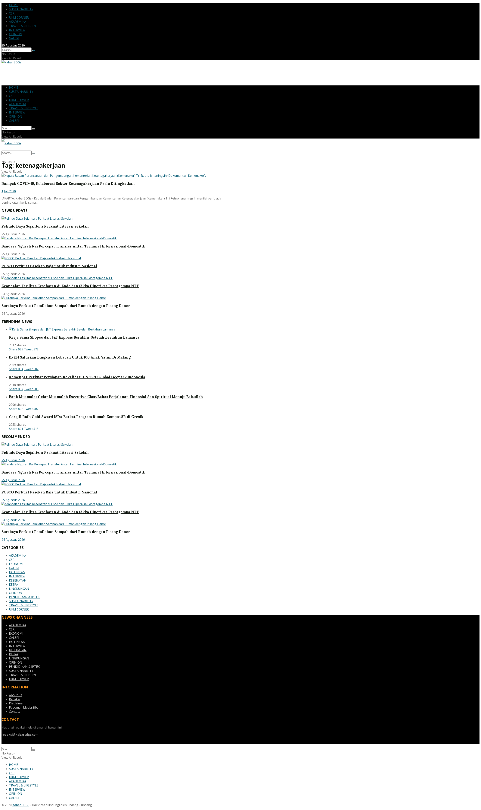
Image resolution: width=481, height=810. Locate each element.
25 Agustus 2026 (13, 460)
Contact (14, 712)
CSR (11, 13)
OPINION (15, 34)
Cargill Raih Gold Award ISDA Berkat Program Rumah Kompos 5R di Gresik (76, 416)
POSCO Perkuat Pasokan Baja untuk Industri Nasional (49, 266)
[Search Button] (33, 50)
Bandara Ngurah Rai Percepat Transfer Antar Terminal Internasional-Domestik (73, 246)
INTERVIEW (17, 30)
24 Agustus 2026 (13, 520)
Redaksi (14, 699)
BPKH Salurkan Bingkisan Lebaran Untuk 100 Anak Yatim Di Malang (70, 357)
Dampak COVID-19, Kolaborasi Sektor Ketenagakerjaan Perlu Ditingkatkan (68, 183)
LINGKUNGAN (19, 589)
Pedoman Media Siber (24, 707)
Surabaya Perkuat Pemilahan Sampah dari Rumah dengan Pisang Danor (66, 305)
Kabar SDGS (20, 805)
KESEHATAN (17, 580)
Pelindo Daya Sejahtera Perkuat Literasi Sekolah (45, 226)
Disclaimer (16, 703)
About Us (15, 695)
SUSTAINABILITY (21, 9)
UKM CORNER (19, 17)
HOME (13, 5)
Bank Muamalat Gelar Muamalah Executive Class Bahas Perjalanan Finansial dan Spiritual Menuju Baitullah (106, 396)
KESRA (13, 584)
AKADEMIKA (17, 22)
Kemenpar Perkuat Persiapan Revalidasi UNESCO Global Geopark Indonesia (77, 377)
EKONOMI (16, 564)
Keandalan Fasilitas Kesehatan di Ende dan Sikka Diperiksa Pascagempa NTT (70, 286)
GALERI (14, 38)
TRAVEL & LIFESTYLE (23, 26)
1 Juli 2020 (9, 191)
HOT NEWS (17, 572)
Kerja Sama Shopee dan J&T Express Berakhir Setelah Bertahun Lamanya (74, 337)
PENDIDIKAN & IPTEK (24, 597)
